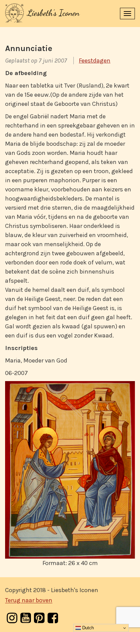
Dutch (87, 627)
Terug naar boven (28, 600)
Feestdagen (94, 60)
